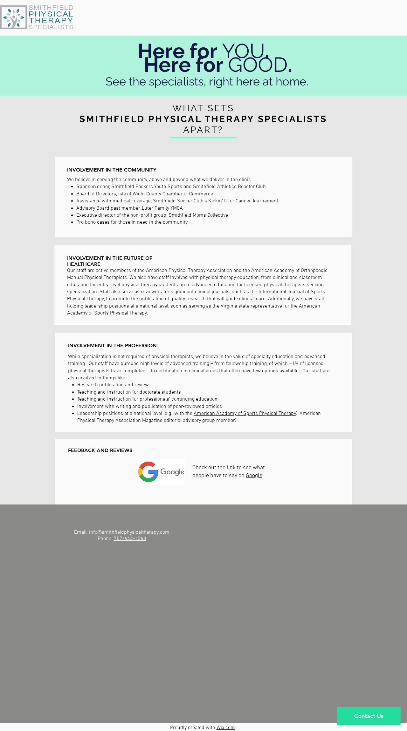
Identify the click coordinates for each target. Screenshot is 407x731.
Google (254, 475)
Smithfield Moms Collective (198, 215)
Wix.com (226, 728)
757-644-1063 (130, 539)
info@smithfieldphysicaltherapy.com (129, 532)
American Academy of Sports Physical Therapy (245, 413)
